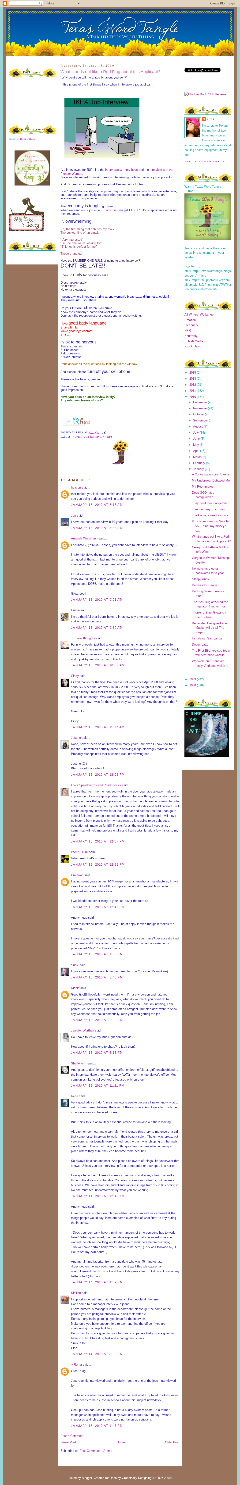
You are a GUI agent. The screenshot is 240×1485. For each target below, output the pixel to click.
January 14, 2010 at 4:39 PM (97, 1282)
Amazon (190, 320)
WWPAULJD (79, 852)
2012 (193, 384)
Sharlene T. (78, 1063)
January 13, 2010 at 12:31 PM (98, 864)
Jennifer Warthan (82, 1030)
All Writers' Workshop (199, 314)
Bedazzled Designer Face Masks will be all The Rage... (209, 627)
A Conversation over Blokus (211, 474)
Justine (76, 737)
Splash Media (193, 341)
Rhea (210, 119)
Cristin (75, 610)
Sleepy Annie (201, 579)
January (199, 469)
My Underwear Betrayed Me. (211, 480)
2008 (193, 685)
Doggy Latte (200, 644)
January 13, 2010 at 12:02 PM (98, 774)
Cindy (75, 676)
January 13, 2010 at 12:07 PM (98, 841)
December (200, 402)
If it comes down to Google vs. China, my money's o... (210, 526)
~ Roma (76, 1364)
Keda (74, 1096)
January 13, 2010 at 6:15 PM (97, 1052)
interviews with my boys (121, 169)
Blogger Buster (28, 139)
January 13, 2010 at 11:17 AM (97, 727)
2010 (193, 397)
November (200, 408)
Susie (75, 965)
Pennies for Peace (204, 585)
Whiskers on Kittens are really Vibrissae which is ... (210, 665)
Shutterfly (191, 336)
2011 (193, 391)
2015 (193, 372)
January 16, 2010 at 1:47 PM (97, 1426)
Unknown (77, 875)
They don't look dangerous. (210, 503)
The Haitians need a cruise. (210, 515)
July (196, 432)
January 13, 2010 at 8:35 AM (97, 528)
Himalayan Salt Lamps (207, 638)
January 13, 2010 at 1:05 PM (97, 954)
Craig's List (109, 210)
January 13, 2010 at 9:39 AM (97, 627)
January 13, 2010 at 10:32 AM (98, 665)
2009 (193, 679)
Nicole (75, 988)
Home (121, 1442)
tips (109, 436)
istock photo (192, 346)
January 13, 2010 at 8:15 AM (97, 505)
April (196, 451)
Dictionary (191, 325)
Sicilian (76, 1293)
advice (77, 436)
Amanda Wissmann (84, 538)
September (201, 420)
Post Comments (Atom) (95, 1451)
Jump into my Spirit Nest (209, 509)
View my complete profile (204, 161)
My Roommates (203, 486)
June (197, 438)
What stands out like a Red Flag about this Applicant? (110, 71)
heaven (76, 487)
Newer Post (68, 1442)
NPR (187, 330)
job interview (94, 436)
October (199, 414)
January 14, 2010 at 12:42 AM (98, 1196)
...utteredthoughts (83, 638)
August (198, 426)
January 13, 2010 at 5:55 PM (97, 1020)
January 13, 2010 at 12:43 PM (98, 907)
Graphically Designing (136, 1478)
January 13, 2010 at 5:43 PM (97, 977)
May (196, 444)
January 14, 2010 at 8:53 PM (97, 1354)
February (199, 463)
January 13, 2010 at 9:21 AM (97, 599)
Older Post (172, 1442)
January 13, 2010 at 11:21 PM (97, 1085)
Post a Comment (71, 1436)
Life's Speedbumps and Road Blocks (96, 785)
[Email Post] (103, 432)
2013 (193, 378)
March (197, 457)
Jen (73, 515)
